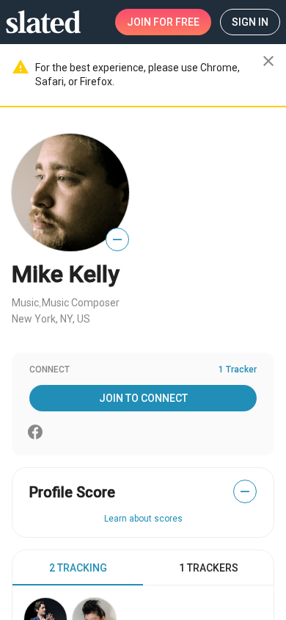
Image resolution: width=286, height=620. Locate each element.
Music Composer (81, 303)
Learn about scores (143, 518)
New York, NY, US (51, 319)
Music (25, 303)
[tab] (77, 567)
